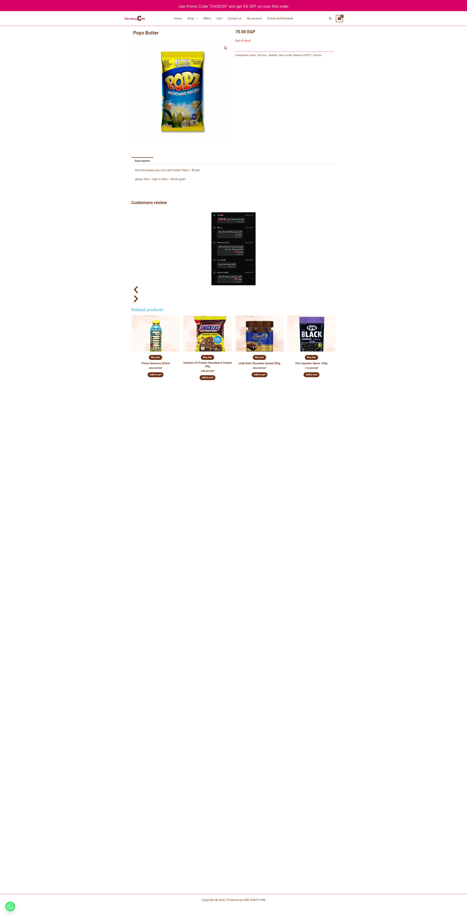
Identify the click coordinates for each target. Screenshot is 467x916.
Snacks (317, 55)
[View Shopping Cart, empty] (339, 18)
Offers (207, 18)
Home (178, 18)
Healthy (273, 55)
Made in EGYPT (302, 55)
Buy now (155, 357)
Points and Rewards (280, 18)
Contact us (235, 18)
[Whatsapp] (10, 906)
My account (254, 18)
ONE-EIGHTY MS (254, 900)
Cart (219, 18)
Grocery (262, 55)
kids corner (285, 55)
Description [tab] (142, 161)
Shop (190, 18)
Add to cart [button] (155, 374)
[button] (196, 18)
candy (252, 55)
